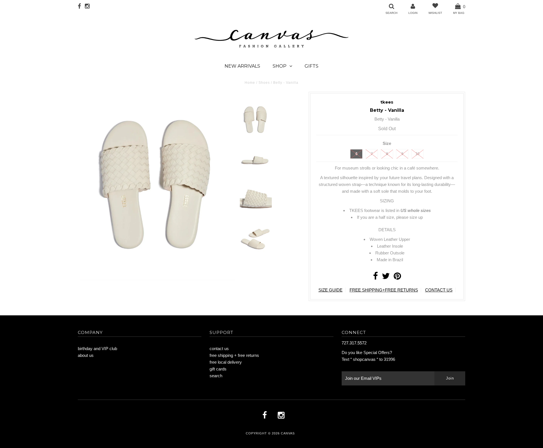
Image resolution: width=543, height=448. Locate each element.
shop (279, 66)
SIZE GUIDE (330, 290)
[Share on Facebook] (375, 277)
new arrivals (242, 66)
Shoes (264, 83)
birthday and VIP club (97, 348)
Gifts (311, 66)
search (216, 375)
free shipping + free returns (234, 355)
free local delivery (226, 362)
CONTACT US (439, 290)
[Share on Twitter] (386, 277)
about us (86, 355)
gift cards (218, 368)
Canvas (288, 433)
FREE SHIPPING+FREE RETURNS (384, 290)
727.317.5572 (354, 342)
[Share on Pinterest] (397, 277)
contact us (219, 348)
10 (417, 154)
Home (250, 83)
